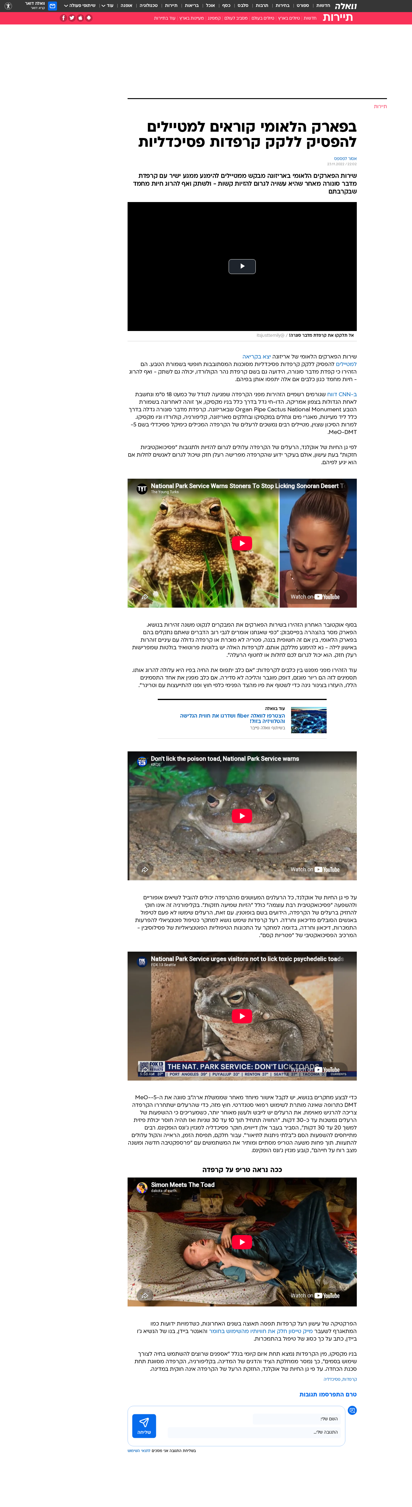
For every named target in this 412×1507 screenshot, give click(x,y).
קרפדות (349, 1380)
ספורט (303, 6)
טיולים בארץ (289, 19)
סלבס (243, 6)
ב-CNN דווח (342, 395)
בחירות (283, 6)
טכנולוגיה (149, 6)
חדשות (323, 6)
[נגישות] (8, 6)
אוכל (210, 6)
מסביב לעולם (236, 19)
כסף (226, 6)
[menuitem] (319, 6)
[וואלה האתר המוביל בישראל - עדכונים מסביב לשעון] (346, 6)
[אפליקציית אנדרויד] (89, 18)
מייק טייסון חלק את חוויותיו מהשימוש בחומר (261, 1332)
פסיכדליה (332, 1380)
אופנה (126, 6)
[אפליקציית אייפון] (80, 18)
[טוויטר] (72, 18)
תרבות (262, 6)
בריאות (192, 6)
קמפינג (214, 19)
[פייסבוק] (63, 18)
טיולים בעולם (263, 19)
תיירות (171, 6)
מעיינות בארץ (191, 19)
